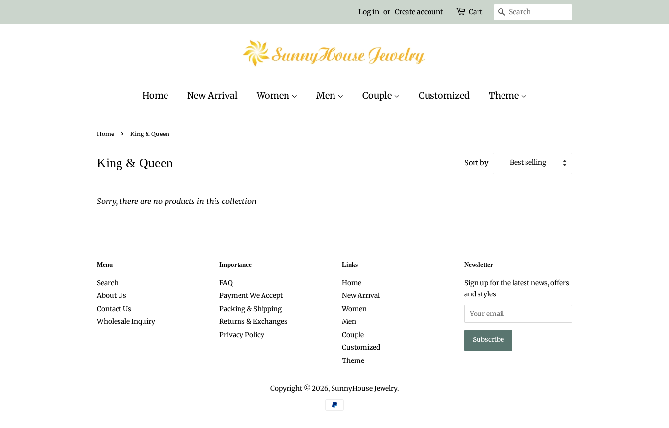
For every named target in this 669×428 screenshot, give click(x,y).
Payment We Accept (251, 296)
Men (326, 95)
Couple (378, 95)
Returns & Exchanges (253, 321)
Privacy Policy (241, 335)
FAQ (226, 283)
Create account (419, 11)
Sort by (476, 162)
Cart (475, 11)
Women (274, 95)
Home (155, 95)
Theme (505, 95)
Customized (444, 95)
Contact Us (114, 309)
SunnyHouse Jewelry (364, 388)
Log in (368, 11)
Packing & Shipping (250, 309)
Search (108, 283)
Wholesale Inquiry (126, 321)
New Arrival (212, 95)
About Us (111, 296)
